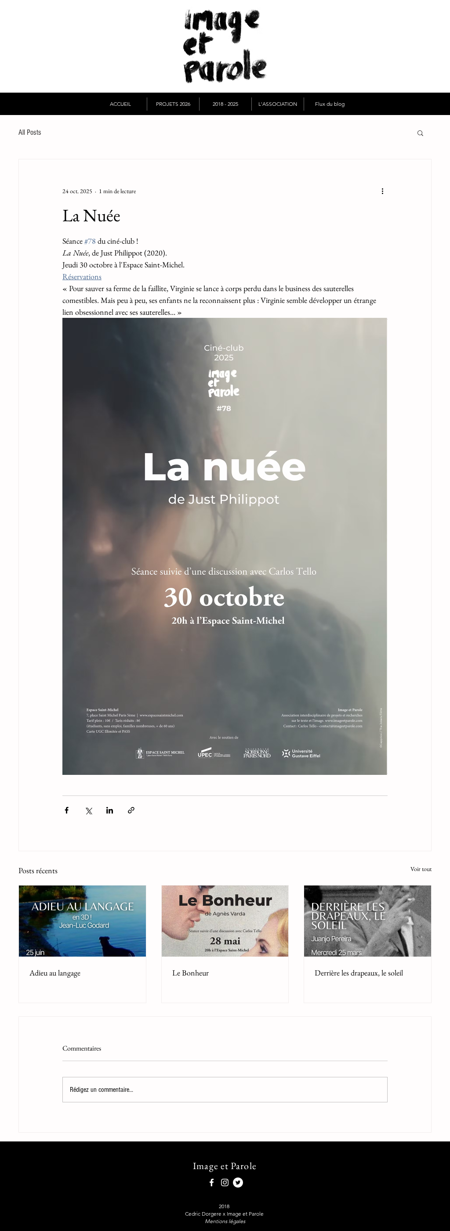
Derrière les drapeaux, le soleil (359, 973)
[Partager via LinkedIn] (109, 810)
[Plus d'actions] (382, 191)
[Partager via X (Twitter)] (88, 810)
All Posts (29, 132)
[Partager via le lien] (131, 810)
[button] (173, 104)
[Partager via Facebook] (66, 810)
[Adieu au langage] (82, 921)
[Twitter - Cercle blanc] (238, 1182)
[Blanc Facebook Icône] (212, 1182)
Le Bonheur (190, 973)
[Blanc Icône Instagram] (225, 1182)
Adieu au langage (54, 973)
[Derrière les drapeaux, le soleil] (367, 921)
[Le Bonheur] (225, 921)
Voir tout (421, 869)
